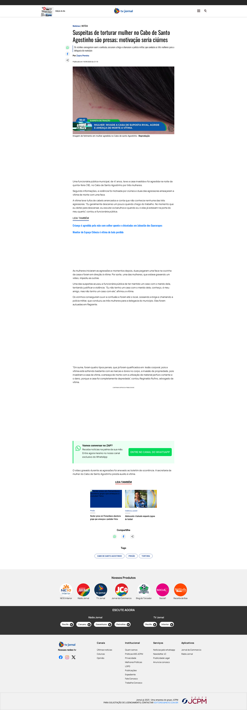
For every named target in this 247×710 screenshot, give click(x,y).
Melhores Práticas (133, 662)
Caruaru (84, 624)
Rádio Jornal (187, 653)
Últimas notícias (104, 649)
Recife (67, 624)
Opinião (100, 658)
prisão (132, 556)
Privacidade (130, 658)
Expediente (130, 674)
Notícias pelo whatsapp (164, 649)
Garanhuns (103, 624)
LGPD (127, 666)
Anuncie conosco (161, 662)
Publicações (131, 670)
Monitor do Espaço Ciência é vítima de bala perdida (98, 232)
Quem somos (131, 649)
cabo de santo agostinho (109, 556)
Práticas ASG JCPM (134, 653)
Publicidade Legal (161, 658)
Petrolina (122, 624)
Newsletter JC (159, 653)
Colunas (101, 653)
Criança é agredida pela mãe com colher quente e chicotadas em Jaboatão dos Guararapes (117, 225)
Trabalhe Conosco (133, 682)
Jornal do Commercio (191, 649)
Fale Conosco (131, 678)
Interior (166, 624)
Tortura (146, 556)
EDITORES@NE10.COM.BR (166, 702)
